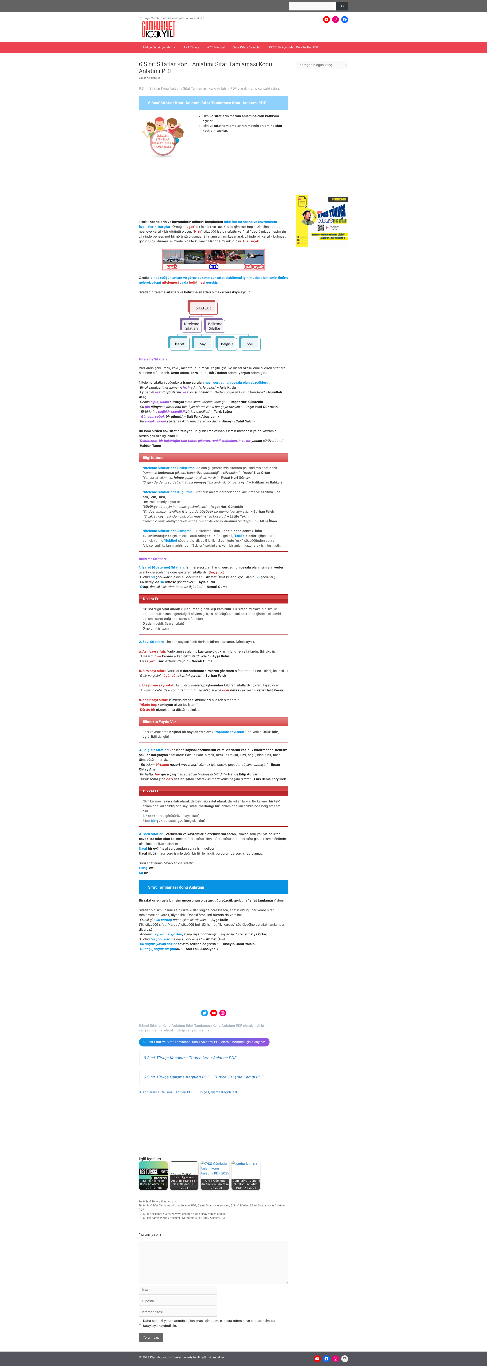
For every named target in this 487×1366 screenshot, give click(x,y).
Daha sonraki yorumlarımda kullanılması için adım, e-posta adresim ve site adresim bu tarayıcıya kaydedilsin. (209, 1323)
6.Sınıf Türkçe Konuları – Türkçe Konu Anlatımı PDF (190, 1057)
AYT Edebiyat (216, 47)
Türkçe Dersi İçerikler (157, 47)
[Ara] (342, 6)
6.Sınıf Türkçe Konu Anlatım (160, 1201)
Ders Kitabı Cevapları (247, 47)
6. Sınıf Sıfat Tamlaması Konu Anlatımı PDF (169, 1205)
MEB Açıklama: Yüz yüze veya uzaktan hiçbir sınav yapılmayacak (184, 1213)
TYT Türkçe (192, 47)
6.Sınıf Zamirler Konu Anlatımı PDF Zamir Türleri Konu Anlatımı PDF (184, 1217)
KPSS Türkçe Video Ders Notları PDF (294, 47)
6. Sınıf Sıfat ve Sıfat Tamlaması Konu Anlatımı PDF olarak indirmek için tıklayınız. (204, 1042)
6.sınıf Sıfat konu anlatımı (213, 1205)
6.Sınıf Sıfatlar (239, 1205)
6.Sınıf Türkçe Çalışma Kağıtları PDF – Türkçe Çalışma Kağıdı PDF (204, 1077)
